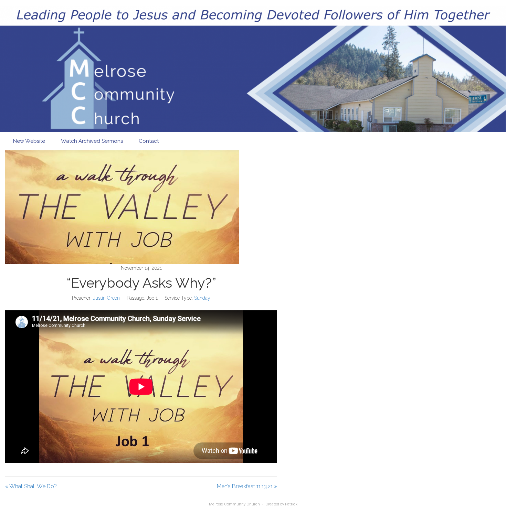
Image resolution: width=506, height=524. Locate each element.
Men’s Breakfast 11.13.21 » (247, 486)
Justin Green (106, 298)
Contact (149, 141)
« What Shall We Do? (31, 486)
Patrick (291, 504)
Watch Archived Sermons (92, 141)
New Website (29, 141)
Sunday (202, 298)
